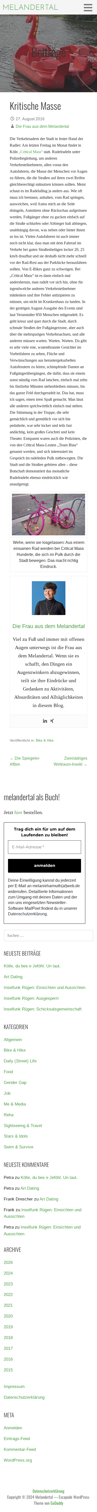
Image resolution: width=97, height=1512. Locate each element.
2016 (8, 1359)
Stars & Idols (16, 1136)
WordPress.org (18, 1460)
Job (7, 1093)
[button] (90, 7)
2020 (8, 1316)
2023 (8, 1284)
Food (8, 1071)
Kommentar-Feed (20, 1449)
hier (18, 812)
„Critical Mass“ (31, 152)
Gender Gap (15, 1082)
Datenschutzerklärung (27, 914)
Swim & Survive (18, 1147)
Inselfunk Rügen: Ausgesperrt (31, 998)
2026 (8, 1262)
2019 (8, 1327)
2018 (8, 1337)
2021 (8, 1305)
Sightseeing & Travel (23, 1125)
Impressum (14, 1386)
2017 (8, 1348)
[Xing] (52, 721)
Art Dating (13, 976)
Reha (8, 1115)
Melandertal (30, 8)
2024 (8, 1273)
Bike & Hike (45, 740)
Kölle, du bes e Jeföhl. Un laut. (32, 966)
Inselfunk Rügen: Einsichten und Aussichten (44, 987)
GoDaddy (56, 1503)
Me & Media (15, 1104)
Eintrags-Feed (17, 1438)
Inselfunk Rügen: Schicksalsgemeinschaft (43, 1009)
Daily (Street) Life (20, 1061)
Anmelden (13, 1428)
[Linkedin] (45, 721)
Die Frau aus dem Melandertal (42, 126)
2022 (8, 1294)
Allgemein (13, 1039)
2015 (8, 1370)
